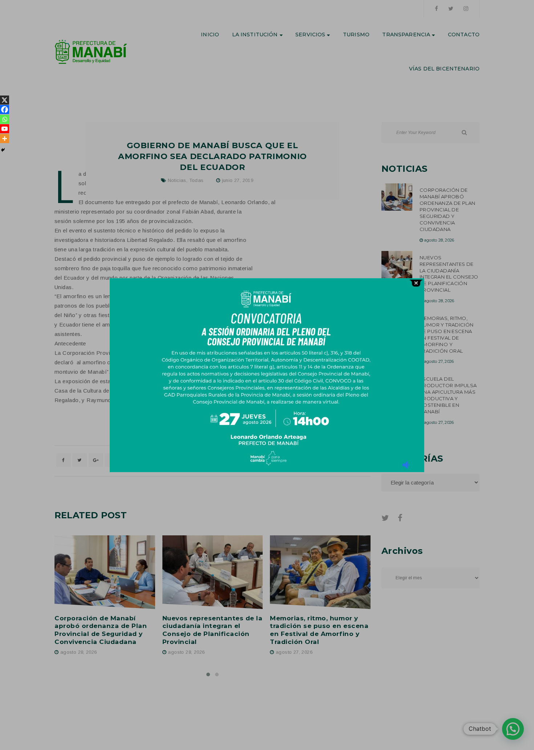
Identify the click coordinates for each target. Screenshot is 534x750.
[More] (4, 138)
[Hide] (3, 150)
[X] (4, 100)
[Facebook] (4, 109)
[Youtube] (4, 128)
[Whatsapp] (4, 119)
